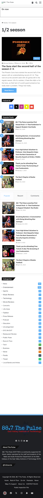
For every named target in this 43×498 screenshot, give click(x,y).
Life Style (6, 309)
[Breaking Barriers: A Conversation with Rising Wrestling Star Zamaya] (8, 141)
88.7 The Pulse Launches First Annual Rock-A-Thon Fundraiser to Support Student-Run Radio (28, 124)
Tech (5, 345)
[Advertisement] (21, 389)
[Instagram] (21, 440)
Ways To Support (11, 484)
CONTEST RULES (32, 484)
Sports (5, 291)
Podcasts (30, 480)
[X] (19, 440)
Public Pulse (7, 337)
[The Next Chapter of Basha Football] (8, 182)
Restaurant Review (10, 334)
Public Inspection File (21, 487)
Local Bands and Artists (11, 362)
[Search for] (36, 3)
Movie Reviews (8, 302)
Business (6, 348)
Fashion (6, 313)
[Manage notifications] (5, 493)
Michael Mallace (8, 63)
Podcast (6, 320)
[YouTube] (26, 441)
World (5, 352)
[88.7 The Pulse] (8, 2)
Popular (7, 196)
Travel (5, 359)
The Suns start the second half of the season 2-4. (21, 67)
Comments (35, 196)
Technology (7, 298)
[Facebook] (16, 440)
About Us (21, 484)
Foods (5, 355)
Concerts (6, 305)
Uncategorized (8, 327)
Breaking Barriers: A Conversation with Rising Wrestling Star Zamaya (28, 138)
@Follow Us (7, 465)
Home (5, 23)
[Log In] (32, 3)
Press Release (8, 316)
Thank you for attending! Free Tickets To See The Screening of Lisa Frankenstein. (27, 165)
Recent (20, 196)
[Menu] (40, 3)
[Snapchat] (24, 440)
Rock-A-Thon (7, 341)
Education (6, 323)
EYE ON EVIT (7, 330)
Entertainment (8, 287)
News (5, 284)
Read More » (9, 90)
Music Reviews (8, 295)
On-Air (23, 480)
